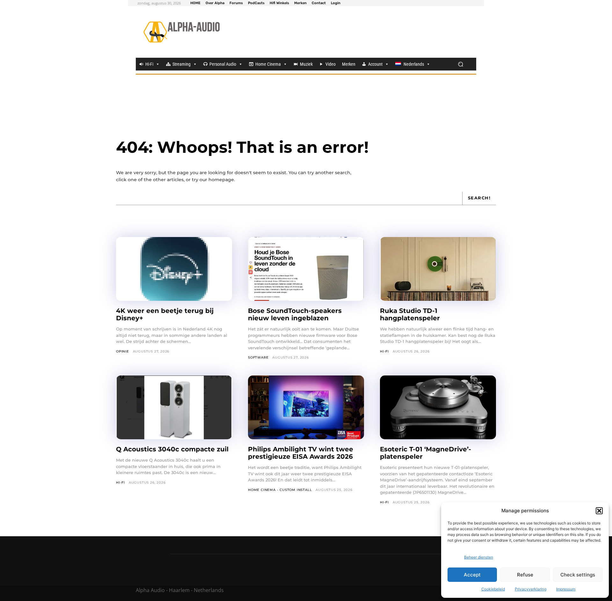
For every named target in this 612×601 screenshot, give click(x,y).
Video (330, 64)
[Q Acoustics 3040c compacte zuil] (174, 407)
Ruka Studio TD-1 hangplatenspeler (410, 314)
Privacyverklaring (530, 589)
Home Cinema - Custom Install (280, 490)
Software (258, 357)
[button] (599, 511)
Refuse (525, 575)
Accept (472, 575)
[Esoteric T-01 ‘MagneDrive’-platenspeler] (438, 407)
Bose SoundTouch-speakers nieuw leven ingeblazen (295, 314)
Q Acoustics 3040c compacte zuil (172, 449)
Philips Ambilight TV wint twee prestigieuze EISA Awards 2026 (300, 452)
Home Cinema (268, 64)
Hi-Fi (149, 64)
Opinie (122, 351)
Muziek (306, 64)
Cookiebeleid (493, 589)
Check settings (577, 575)
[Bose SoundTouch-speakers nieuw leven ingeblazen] (306, 269)
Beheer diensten (478, 557)
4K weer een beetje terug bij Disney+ (165, 314)
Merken (348, 64)
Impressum (565, 589)
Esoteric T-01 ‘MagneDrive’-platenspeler (425, 452)
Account (375, 64)
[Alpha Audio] (181, 31)
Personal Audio (222, 64)
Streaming (181, 64)
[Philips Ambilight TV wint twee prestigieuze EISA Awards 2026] (306, 407)
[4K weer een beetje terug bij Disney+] (174, 269)
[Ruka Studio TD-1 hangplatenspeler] (438, 269)
